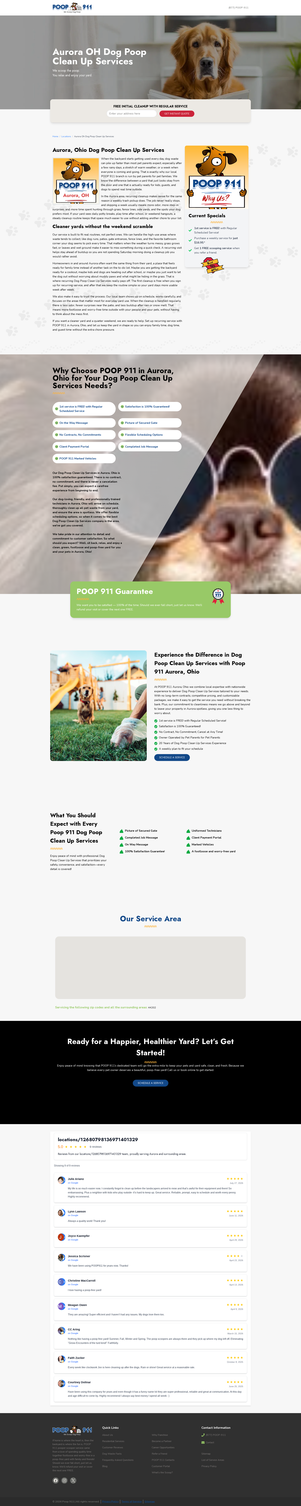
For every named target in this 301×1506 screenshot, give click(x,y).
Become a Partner (162, 1441)
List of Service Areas (212, 1460)
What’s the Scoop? (162, 1472)
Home (55, 136)
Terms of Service (131, 1501)
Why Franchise (160, 1435)
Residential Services (113, 1441)
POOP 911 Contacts (163, 1460)
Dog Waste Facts (112, 1453)
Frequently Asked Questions (118, 1460)
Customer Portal (161, 1466)
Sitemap (206, 1453)
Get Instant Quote (176, 113)
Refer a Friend (159, 1453)
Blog (104, 1466)
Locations (66, 136)
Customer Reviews (112, 1447)
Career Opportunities (163, 1447)
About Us (107, 1435)
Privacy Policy (209, 1466)
